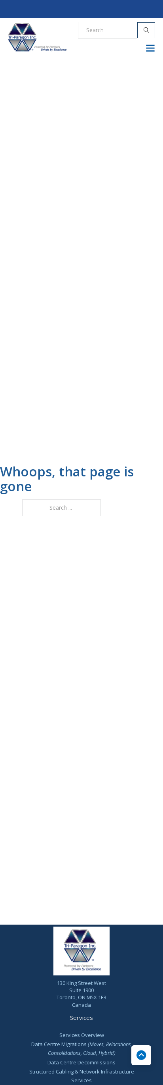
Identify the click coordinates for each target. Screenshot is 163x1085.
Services (81, 1017)
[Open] (150, 48)
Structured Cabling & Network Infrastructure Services (81, 1076)
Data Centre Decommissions (81, 1062)
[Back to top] (141, 1055)
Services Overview (81, 1035)
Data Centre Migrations (81, 1048)
